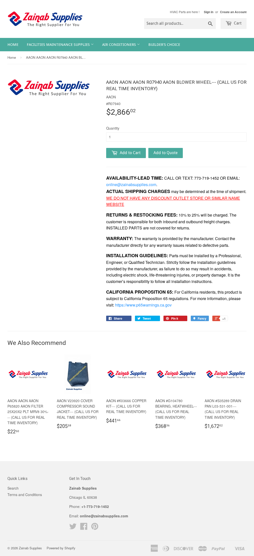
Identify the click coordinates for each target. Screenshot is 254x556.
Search (13, 488)
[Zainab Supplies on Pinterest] (94, 527)
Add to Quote (166, 152)
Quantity (112, 128)
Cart (237, 23)
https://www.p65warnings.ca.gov (143, 305)
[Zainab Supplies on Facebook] (84, 527)
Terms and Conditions (24, 494)
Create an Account (233, 12)
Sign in (208, 12)
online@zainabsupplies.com (131, 184)
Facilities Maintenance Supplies (59, 44)
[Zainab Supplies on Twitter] (73, 527)
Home (12, 44)
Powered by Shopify (61, 548)
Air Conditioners (119, 44)
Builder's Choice (164, 44)
